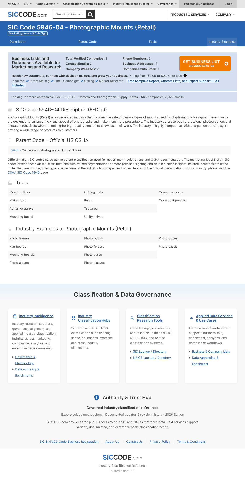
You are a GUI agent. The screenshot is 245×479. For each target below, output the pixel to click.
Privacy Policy (160, 441)
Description (18, 41)
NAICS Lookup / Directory (152, 357)
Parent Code (87, 41)
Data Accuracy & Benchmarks (27, 372)
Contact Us (134, 441)
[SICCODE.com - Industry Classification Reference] (122, 457)
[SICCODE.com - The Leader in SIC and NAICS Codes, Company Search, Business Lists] (32, 14)
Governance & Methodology (25, 360)
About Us (112, 441)
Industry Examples (222, 41)
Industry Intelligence (36, 316)
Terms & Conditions (191, 441)
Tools (153, 41)
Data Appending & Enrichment (205, 361)
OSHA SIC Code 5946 (24, 172)
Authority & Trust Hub (127, 397)
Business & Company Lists (211, 351)
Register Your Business (199, 3)
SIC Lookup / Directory (150, 351)
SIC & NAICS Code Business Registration (69, 441)
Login (228, 3)
